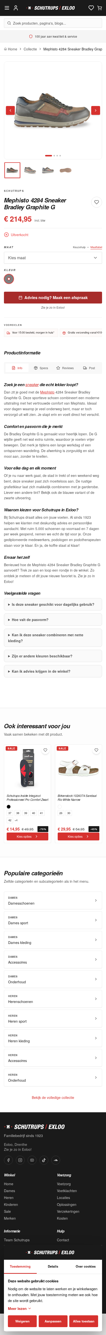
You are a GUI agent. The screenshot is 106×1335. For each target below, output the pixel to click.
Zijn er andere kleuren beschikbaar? (42, 655)
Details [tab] (53, 1266)
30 (68, 813)
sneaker (32, 384)
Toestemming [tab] (20, 1266)
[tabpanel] (53, 529)
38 (17, 813)
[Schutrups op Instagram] (20, 1160)
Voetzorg (64, 1183)
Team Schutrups (17, 1239)
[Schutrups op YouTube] (32, 1160)
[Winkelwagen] (99, 7)
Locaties (63, 1197)
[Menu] (7, 8)
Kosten (62, 1218)
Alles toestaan (83, 1321)
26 (60, 813)
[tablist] (53, 368)
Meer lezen (17, 1308)
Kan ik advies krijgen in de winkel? (41, 671)
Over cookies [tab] (86, 1266)
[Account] (16, 8)
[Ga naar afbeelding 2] (54, 155)
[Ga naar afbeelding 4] (60, 155)
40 (33, 813)
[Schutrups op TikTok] (43, 1160)
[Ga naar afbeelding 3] (57, 155)
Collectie (30, 48)
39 (25, 813)
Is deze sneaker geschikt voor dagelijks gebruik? (53, 604)
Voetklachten (67, 1190)
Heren (9, 1197)
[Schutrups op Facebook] (8, 1160)
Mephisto (47, 392)
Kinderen (11, 1204)
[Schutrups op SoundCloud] (55, 1160)
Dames (9, 1190)
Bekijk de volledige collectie (53, 1097)
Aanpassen (53, 1321)
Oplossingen (66, 1204)
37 (9, 813)
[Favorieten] (91, 8)
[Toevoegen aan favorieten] (45, 750)
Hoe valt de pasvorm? (30, 619)
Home (8, 1183)
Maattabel (96, 247)
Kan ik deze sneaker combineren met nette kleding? (45, 637)
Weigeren (22, 1321)
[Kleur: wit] (60, 807)
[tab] (12, 170)
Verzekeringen (68, 1211)
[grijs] (9, 279)
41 (41, 813)
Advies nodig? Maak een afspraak (56, 297)
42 (9, 820)
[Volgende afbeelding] (95, 110)
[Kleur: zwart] (9, 807)
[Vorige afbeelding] (10, 110)
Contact (63, 1239)
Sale (7, 1211)
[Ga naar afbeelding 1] (48, 155)
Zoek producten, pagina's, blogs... (39, 23)
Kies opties (24, 836)
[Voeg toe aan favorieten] (96, 202)
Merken (10, 1218)
